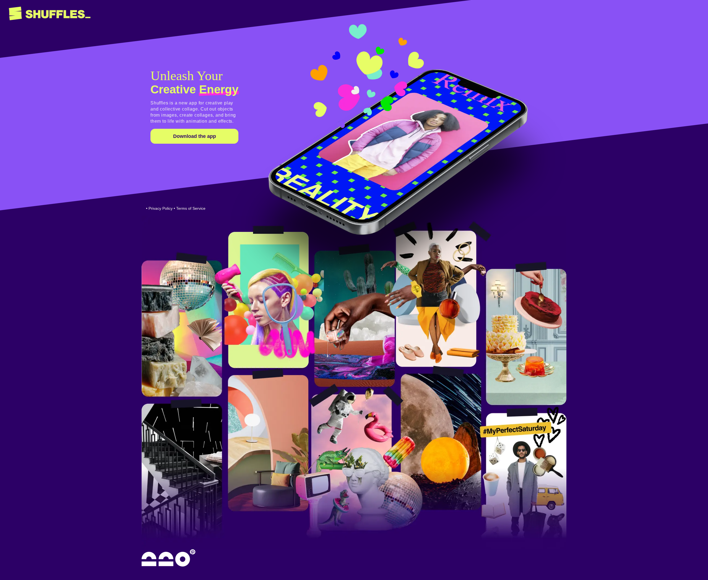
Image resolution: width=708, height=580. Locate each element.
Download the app (194, 136)
